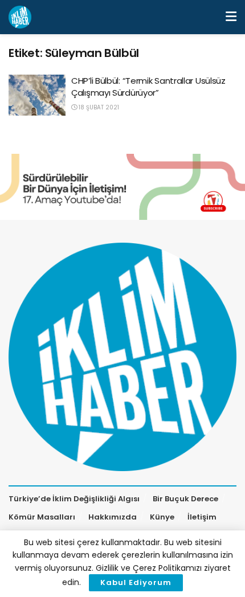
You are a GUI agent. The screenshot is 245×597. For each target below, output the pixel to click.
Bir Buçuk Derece (185, 498)
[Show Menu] (231, 17)
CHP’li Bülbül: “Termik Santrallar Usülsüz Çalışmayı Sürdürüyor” (148, 87)
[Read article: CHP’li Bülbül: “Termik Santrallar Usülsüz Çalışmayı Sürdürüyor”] (37, 95)
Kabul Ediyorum (136, 582)
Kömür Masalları (42, 517)
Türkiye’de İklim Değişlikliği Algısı (74, 498)
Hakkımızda (112, 517)
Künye (162, 517)
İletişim (202, 517)
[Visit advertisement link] (122, 187)
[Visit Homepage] (20, 17)
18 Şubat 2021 (98, 107)
